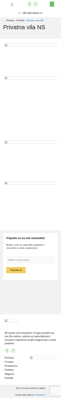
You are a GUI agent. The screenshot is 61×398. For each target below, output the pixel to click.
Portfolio (20, 20)
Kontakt (9, 378)
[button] (52, 4)
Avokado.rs (40, 394)
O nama (9, 362)
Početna (10, 20)
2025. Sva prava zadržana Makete (30, 388)
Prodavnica (11, 366)
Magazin (9, 374)
